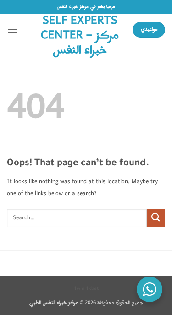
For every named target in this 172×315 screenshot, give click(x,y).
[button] (12, 29)
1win (79, 288)
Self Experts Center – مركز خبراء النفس (80, 36)
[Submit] (156, 218)
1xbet (92, 288)
